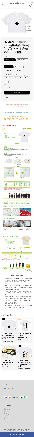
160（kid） (8, 74)
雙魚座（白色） (9, 60)
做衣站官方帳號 (21, 305)
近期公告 (6, 417)
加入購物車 (17, 92)
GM (22, 74)
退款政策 (6, 415)
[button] (2, 2)
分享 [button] (7, 97)
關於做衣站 (7, 409)
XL (25, 78)
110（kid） (18, 66)
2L (6, 81)
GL (6, 78)
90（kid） (8, 66)
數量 (5, 85)
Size (5, 63)
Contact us (7, 419)
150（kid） (19, 70)
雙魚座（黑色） (22, 60)
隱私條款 (6, 413)
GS (16, 74)
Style (5, 56)
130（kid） (8, 70)
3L (11, 81)
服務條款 (6, 411)
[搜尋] (30, 6)
